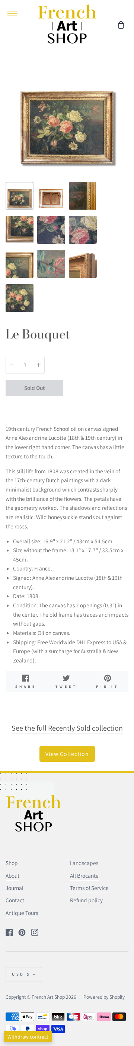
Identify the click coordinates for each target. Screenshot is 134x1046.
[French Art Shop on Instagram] (34, 932)
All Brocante (84, 875)
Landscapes (84, 863)
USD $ (21, 974)
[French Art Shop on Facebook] (9, 932)
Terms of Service (89, 887)
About (12, 875)
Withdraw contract (27, 1036)
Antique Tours (22, 912)
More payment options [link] (96, 404)
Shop (12, 863)
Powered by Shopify (104, 996)
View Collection (67, 754)
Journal (14, 887)
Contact (15, 900)
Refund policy (86, 900)
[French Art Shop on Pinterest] (22, 932)
